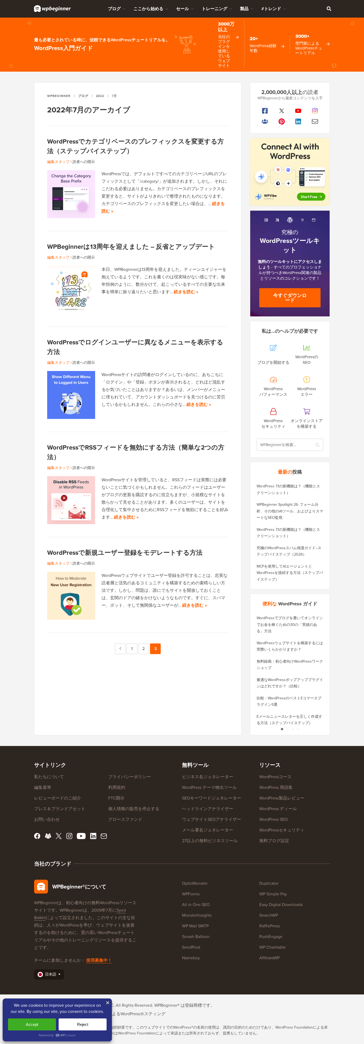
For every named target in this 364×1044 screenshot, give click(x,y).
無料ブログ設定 (274, 841)
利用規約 (116, 787)
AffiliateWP (269, 958)
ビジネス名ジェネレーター (207, 777)
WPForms (191, 894)
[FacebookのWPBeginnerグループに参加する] (265, 121)
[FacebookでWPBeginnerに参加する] (265, 110)
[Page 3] (292, 729)
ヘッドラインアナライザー (207, 809)
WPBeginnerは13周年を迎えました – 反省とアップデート (131, 246)
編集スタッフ (58, 162)
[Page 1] (282, 729)
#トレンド (271, 9)
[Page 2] (287, 729)
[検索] (328, 8)
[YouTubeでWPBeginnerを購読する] (298, 110)
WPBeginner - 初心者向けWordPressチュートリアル (52, 8)
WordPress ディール (278, 809)
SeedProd (191, 947)
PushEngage (270, 936)
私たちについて (49, 777)
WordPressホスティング (142, 1014)
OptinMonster (195, 883)
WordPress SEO (273, 819)
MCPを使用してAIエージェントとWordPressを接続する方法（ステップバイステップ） (290, 573)
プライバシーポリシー (129, 777)
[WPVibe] (290, 172)
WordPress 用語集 (276, 787)
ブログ (114, 9)
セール (182, 9)
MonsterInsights (197, 915)
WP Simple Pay (273, 894)
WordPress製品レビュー (281, 798)
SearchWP (268, 915)
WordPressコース (275, 777)
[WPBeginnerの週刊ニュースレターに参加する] (315, 121)
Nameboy (191, 958)
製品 (244, 9)
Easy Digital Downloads (281, 905)
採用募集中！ (99, 960)
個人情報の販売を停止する (133, 809)
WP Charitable (272, 947)
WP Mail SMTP (195, 926)
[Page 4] (298, 729)
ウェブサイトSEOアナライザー (211, 819)
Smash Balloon (195, 936)
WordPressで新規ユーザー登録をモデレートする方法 (125, 552)
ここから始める (148, 9)
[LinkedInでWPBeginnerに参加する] (298, 121)
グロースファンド (125, 819)
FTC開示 (116, 798)
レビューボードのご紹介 (57, 798)
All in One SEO (196, 905)
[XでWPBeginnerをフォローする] (281, 110)
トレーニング (214, 9)
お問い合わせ (47, 819)
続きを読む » (186, 292)
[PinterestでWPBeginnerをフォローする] (281, 121)
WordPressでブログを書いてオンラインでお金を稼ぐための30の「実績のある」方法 (290, 624)
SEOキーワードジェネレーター (211, 798)
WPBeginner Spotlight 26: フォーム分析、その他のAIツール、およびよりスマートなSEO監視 (290, 511)
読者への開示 (83, 162)
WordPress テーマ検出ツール (209, 787)
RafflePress (269, 926)
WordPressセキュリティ (281, 830)
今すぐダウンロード (290, 298)
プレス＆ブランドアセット (59, 809)
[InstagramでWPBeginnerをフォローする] (315, 110)
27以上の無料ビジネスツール (210, 841)
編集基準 (42, 787)
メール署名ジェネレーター (207, 830)
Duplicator (268, 883)
